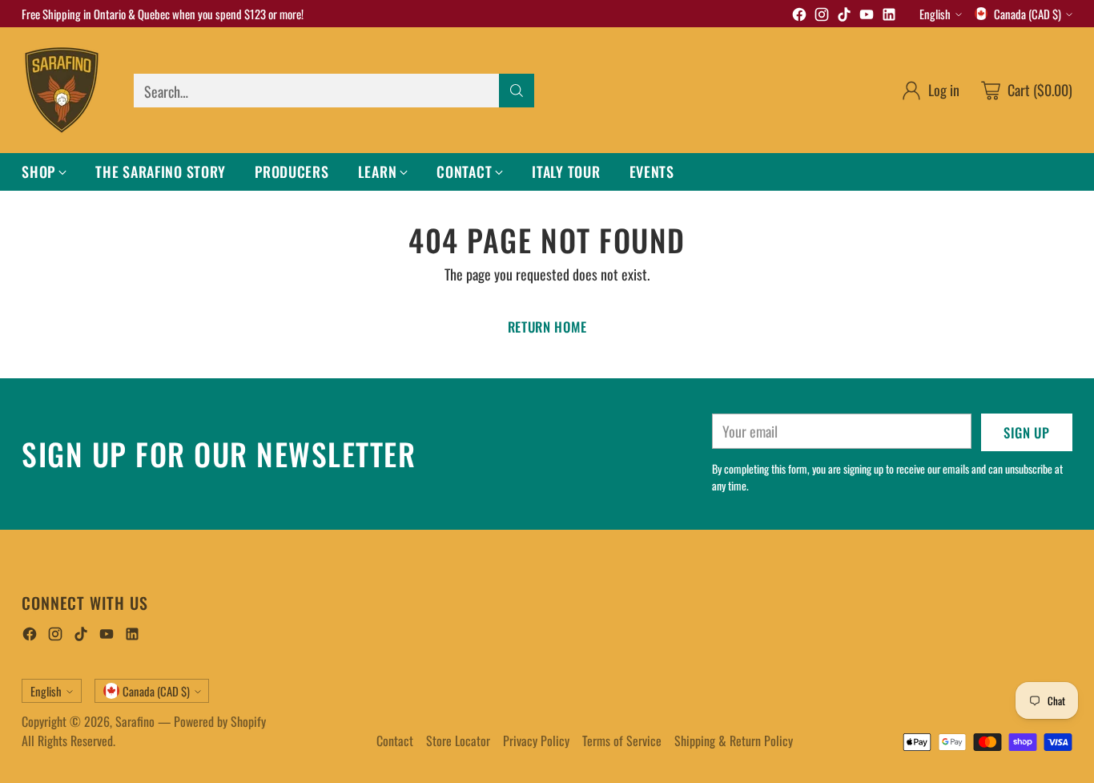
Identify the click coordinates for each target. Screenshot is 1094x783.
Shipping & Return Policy (733, 740)
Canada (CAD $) (1027, 13)
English (935, 13)
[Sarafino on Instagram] (822, 16)
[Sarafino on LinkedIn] (889, 16)
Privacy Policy (536, 740)
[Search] (516, 90)
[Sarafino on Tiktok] (844, 16)
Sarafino (135, 721)
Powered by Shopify (220, 721)
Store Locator (458, 740)
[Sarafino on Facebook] (799, 16)
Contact (394, 740)
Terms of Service (622, 740)
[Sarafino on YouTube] (867, 16)
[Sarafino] (62, 90)
